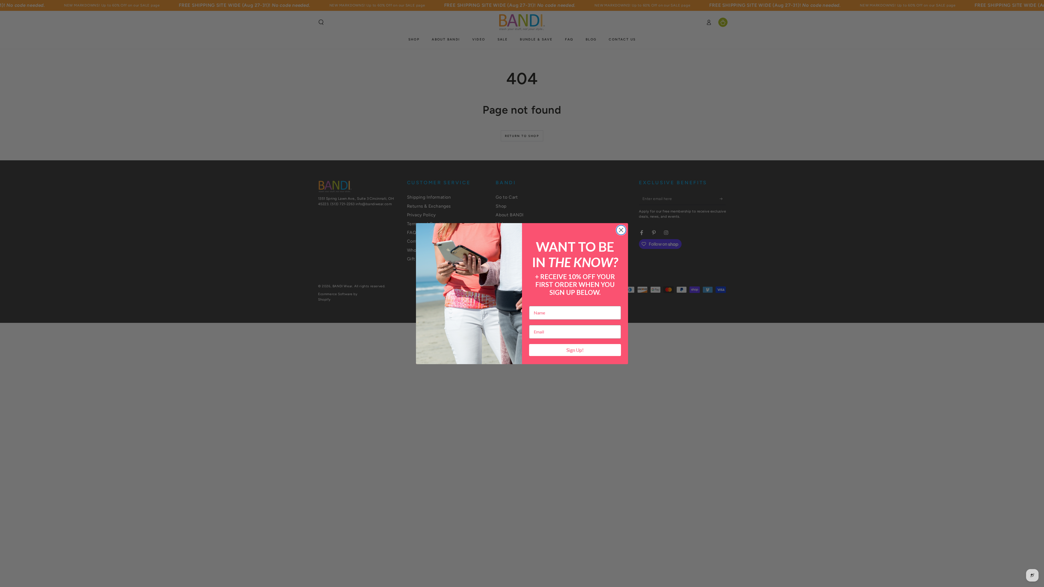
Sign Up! (575, 350)
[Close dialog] (621, 230)
